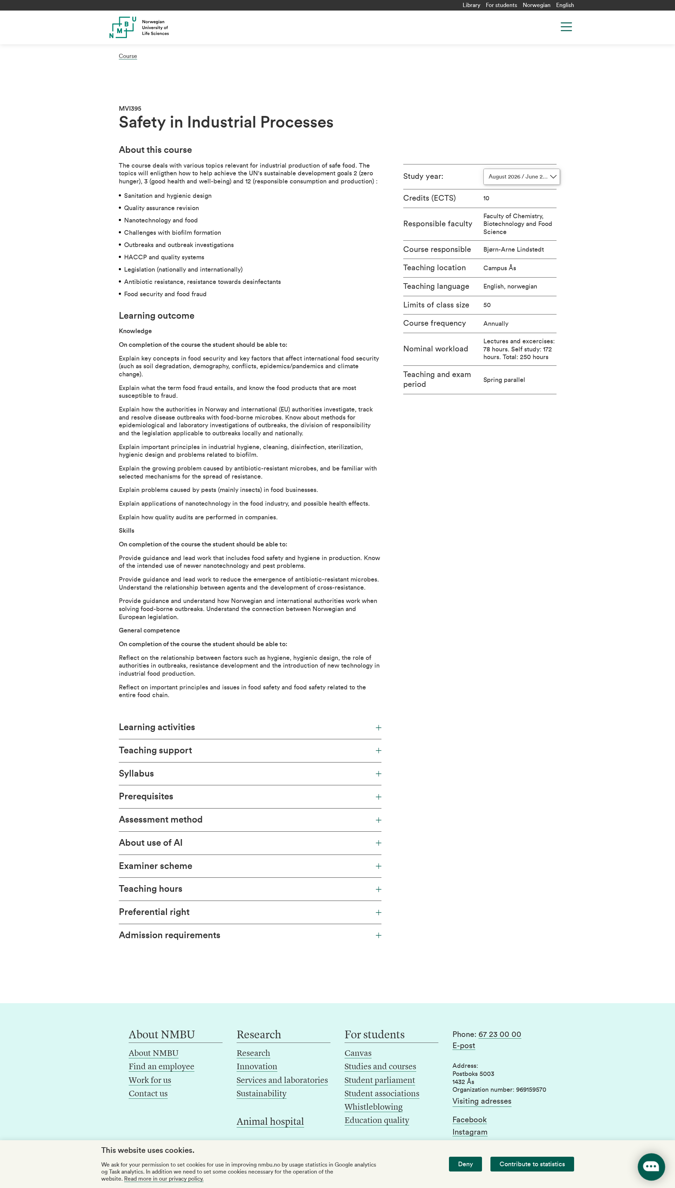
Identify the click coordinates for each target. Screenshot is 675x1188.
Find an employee (161, 1067)
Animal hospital (270, 1122)
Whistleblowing (374, 1107)
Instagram (470, 1132)
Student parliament (380, 1081)
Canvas (358, 1054)
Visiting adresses (482, 1101)
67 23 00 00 (499, 1034)
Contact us (148, 1094)
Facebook (469, 1120)
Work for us (150, 1081)
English (565, 5)
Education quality (377, 1121)
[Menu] (566, 26)
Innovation (257, 1067)
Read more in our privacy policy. (164, 1179)
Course (128, 56)
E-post (463, 1046)
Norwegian (537, 5)
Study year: (423, 176)
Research (253, 1054)
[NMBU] (155, 27)
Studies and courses (380, 1067)
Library (471, 5)
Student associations (382, 1094)
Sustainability (262, 1094)
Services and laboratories (282, 1081)
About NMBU (154, 1054)
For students (501, 5)
